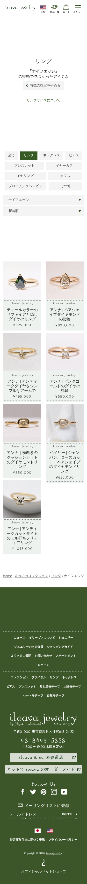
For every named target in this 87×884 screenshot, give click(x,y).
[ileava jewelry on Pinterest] (43, 792)
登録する (67, 814)
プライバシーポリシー (62, 839)
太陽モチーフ (72, 686)
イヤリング (25, 176)
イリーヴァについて (42, 637)
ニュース (19, 637)
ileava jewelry (19, 8)
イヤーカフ (64, 166)
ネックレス (51, 155)
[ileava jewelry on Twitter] (33, 792)
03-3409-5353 (43, 739)
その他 (65, 186)
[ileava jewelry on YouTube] (64, 792)
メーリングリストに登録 (47, 806)
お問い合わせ (43, 655)
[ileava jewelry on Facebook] (23, 792)
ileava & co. (41, 757)
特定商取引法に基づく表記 (27, 839)
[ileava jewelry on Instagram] (54, 792)
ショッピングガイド (60, 646)
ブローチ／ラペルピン (25, 186)
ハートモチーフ (33, 695)
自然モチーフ (55, 695)
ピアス (74, 155)
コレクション (19, 677)
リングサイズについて (43, 100)
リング (29, 155)
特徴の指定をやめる (45, 85)
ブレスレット (24, 166)
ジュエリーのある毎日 (28, 646)
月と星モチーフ (50, 686)
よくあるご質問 (21, 655)
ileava (41, 769)
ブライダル (39, 677)
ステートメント (66, 655)
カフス (65, 176)
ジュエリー (66, 637)
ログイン (43, 665)
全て (11, 155)
